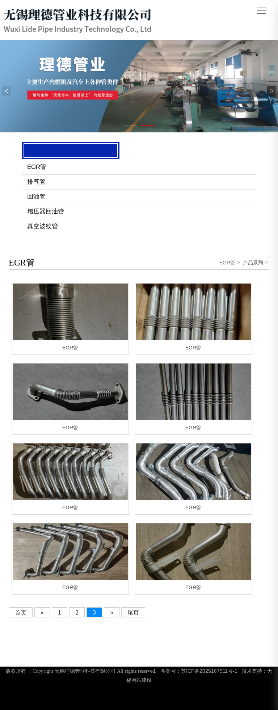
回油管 (36, 196)
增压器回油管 (45, 211)
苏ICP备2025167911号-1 (209, 671)
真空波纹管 (42, 226)
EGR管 (36, 166)
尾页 (133, 612)
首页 (20, 612)
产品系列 (253, 262)
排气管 (36, 181)
